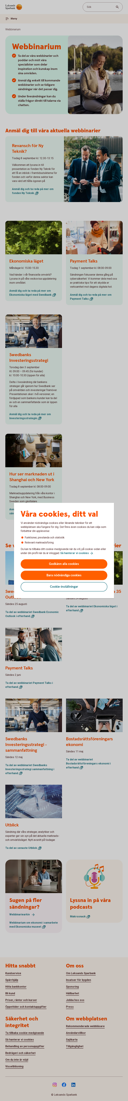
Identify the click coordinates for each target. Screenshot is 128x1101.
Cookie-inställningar (64, 587)
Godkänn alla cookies (64, 564)
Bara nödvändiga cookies (64, 575)
